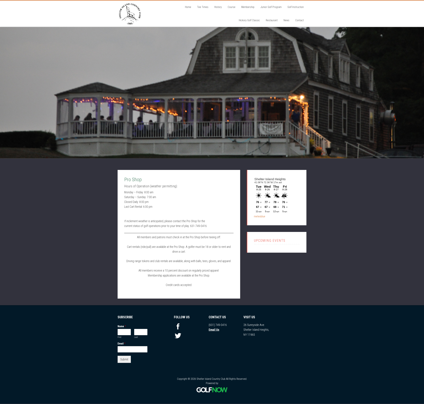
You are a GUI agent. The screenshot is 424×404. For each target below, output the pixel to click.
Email (121, 343)
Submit (124, 359)
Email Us (214, 330)
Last (136, 337)
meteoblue (259, 216)
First (119, 337)
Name (122, 326)
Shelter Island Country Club (142, 13)
